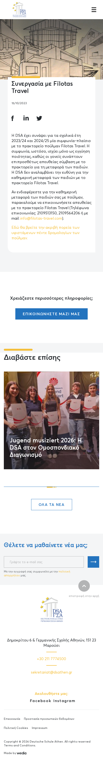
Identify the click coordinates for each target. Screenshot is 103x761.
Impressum (39, 728)
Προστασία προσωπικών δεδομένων (49, 719)
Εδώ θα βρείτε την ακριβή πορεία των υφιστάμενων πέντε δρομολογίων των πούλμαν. (45, 232)
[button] (93, 9)
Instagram (64, 700)
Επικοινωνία (12, 719)
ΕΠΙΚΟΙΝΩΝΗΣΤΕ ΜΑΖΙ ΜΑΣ (51, 313)
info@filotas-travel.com (41, 218)
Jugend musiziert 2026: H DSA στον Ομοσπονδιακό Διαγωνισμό (46, 447)
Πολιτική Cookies (16, 728)
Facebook (40, 700)
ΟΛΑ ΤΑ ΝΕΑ (52, 504)
